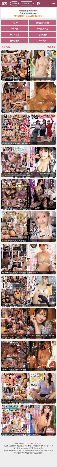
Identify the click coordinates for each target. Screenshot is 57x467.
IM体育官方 (14, 34)
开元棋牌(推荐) (26, 3)
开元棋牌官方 (42, 28)
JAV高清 (14, 28)
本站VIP (14, 3)
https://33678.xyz (35, 443)
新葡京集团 (14, 40)
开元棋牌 (42, 40)
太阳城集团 (42, 34)
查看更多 (51, 47)
